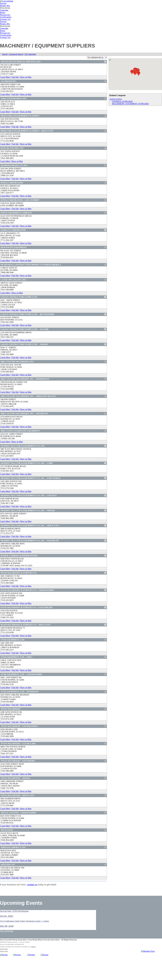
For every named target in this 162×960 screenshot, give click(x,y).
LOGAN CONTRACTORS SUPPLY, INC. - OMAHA (24, 344)
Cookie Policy (4, 949)
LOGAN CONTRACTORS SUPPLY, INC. (19, 297)
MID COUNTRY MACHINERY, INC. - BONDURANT (25, 379)
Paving (3, 3)
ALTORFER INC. (9, 81)
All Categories (30, 54)
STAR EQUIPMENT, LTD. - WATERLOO (19, 692)
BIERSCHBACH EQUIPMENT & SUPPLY (20, 116)
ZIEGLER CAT (8, 865)
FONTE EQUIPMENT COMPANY (16, 213)
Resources (5, 15)
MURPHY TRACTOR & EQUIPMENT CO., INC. (23, 446)
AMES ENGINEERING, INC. (14, 98)
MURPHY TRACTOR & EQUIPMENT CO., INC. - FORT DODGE (30, 478)
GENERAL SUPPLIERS (122, 101)
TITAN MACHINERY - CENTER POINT (19, 726)
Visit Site (15, 77)
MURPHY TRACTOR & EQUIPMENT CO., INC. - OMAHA (28, 510)
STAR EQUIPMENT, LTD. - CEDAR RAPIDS (21, 674)
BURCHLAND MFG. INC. (13, 148)
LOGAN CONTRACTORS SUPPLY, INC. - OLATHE (25, 329)
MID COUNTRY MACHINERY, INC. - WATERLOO (24, 413)
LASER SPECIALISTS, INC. (14, 280)
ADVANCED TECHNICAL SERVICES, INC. (21, 62)
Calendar (4, 10)
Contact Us (5, 19)
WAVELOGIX (7, 830)
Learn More (5, 77)
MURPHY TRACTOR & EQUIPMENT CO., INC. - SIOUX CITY (30, 525)
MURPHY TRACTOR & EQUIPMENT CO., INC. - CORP (27, 463)
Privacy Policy (4, 951)
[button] (132, 72)
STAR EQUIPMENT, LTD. (13, 640)
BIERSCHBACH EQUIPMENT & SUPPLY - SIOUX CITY (27, 131)
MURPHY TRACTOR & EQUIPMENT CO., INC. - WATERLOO (30, 540)
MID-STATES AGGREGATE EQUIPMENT (20, 431)
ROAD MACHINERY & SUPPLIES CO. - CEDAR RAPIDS (27, 590)
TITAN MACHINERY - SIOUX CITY (17, 795)
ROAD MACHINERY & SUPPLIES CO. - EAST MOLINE (27, 607)
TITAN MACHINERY (11, 709)
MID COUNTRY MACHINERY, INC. (17, 362)
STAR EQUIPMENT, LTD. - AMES (16, 657)
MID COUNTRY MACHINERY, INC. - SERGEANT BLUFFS (28, 396)
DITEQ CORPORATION (12, 183)
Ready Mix (5, 6)
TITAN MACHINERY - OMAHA (15, 778)
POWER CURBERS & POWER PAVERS (19, 555)
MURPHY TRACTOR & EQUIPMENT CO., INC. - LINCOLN (29, 495)
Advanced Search (16, 54)
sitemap (33, 946)
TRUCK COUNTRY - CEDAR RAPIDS (18, 813)
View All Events (6, 931)
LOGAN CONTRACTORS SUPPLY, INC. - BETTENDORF (27, 314)
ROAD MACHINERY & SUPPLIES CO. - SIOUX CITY (25, 625)
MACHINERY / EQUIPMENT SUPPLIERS (130, 104)
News (2, 12)
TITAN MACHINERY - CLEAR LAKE (18, 743)
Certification (5, 17)
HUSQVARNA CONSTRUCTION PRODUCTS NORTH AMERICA (31, 265)
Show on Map (25, 77)
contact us (32, 884)
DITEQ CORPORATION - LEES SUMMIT (20, 200)
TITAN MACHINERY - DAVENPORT (18, 761)
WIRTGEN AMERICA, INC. (13, 847)
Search (4, 54)
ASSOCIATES (115, 99)
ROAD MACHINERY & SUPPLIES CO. (19, 573)
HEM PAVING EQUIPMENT (14, 247)
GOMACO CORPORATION (13, 230)
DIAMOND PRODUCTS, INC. (14, 165)
